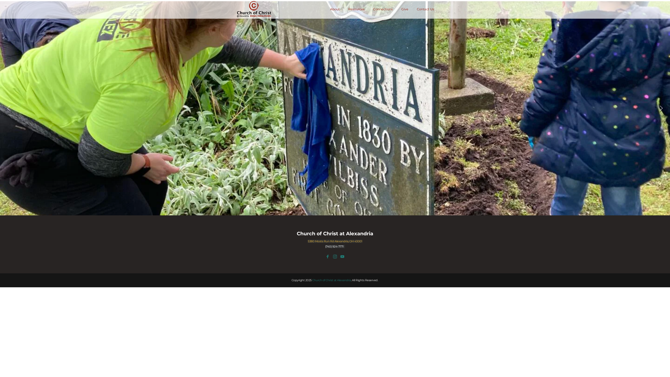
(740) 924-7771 (334, 246)
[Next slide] (661, 108)
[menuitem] (335, 9)
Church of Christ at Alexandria (335, 233)
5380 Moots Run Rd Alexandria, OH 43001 (335, 241)
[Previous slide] (9, 108)
